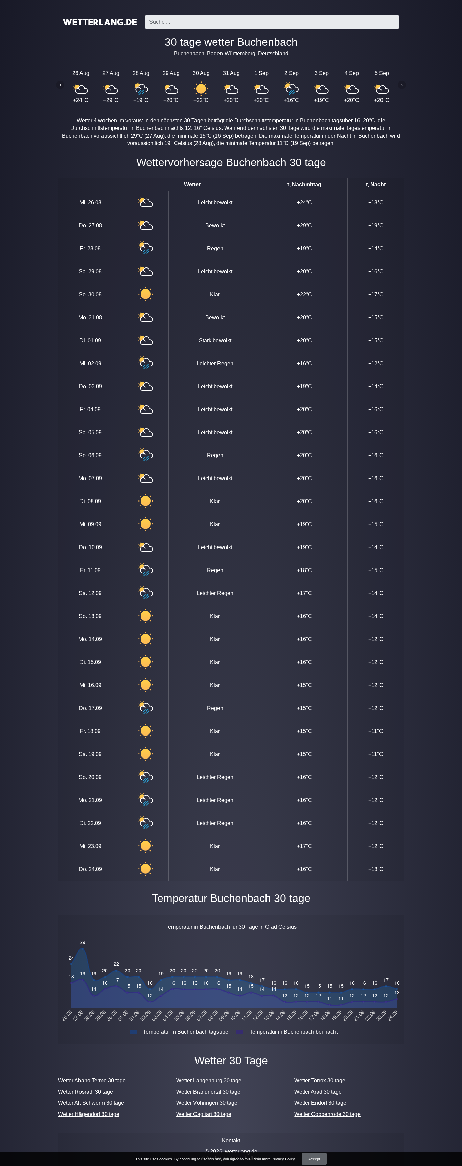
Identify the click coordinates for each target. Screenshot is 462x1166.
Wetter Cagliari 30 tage (203, 1114)
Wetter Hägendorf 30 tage (88, 1114)
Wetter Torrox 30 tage (319, 1080)
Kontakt (231, 1140)
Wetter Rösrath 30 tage (85, 1092)
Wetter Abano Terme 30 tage (92, 1080)
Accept (314, 1159)
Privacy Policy (283, 1159)
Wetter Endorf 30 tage (320, 1103)
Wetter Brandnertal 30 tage (208, 1092)
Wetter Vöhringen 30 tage (206, 1103)
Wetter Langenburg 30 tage (208, 1080)
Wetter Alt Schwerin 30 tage (91, 1103)
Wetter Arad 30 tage (318, 1092)
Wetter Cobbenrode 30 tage (327, 1114)
